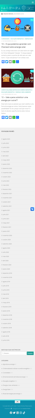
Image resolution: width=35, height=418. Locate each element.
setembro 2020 (7, 244)
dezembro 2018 (7, 315)
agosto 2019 (6, 281)
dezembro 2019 (7, 273)
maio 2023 (6, 151)
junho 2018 (6, 340)
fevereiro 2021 (7, 227)
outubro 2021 (7, 202)
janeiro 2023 (6, 164)
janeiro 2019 (6, 311)
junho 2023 (6, 147)
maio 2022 (6, 185)
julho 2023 (6, 143)
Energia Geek (29, 39)
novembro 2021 (7, 198)
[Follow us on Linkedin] (17, 413)
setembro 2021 (7, 206)
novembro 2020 (7, 235)
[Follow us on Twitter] (14, 413)
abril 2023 (5, 156)
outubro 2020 (7, 239)
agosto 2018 (6, 332)
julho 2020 (6, 252)
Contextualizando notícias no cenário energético (16, 90)
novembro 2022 (7, 172)
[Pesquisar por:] (13, 353)
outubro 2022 (7, 177)
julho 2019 (6, 286)
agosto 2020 (6, 248)
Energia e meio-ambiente (23, 92)
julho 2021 (6, 214)
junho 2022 (6, 181)
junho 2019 (6, 290)
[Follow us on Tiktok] (24, 413)
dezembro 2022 (7, 168)
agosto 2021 (6, 210)
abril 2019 (5, 298)
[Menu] (33, 2)
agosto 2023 (6, 139)
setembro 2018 (7, 328)
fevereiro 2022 (7, 189)
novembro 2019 (7, 277)
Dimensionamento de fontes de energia (14, 377)
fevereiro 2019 (7, 307)
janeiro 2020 (6, 269)
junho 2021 (6, 219)
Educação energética (17, 39)
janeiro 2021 (6, 231)
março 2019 (6, 302)
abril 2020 (5, 260)
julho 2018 (6, 336)
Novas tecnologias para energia (11, 393)
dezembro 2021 (7, 193)
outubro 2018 (7, 323)
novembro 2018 (7, 319)
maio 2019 (6, 294)
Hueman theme (26, 408)
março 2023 (6, 160)
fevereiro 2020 (7, 265)
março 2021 (6, 223)
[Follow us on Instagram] (20, 413)
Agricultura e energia (8, 364)
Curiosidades (5, 39)
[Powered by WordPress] (11, 408)
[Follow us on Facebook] (11, 413)
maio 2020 (6, 256)
